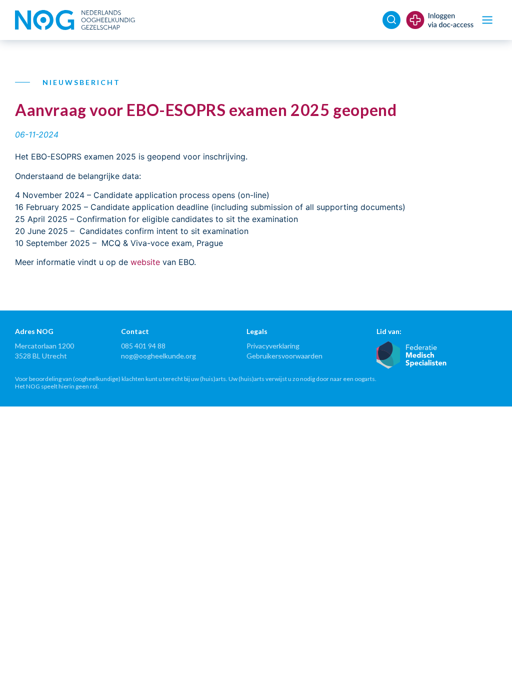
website (145, 262)
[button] (487, 20)
